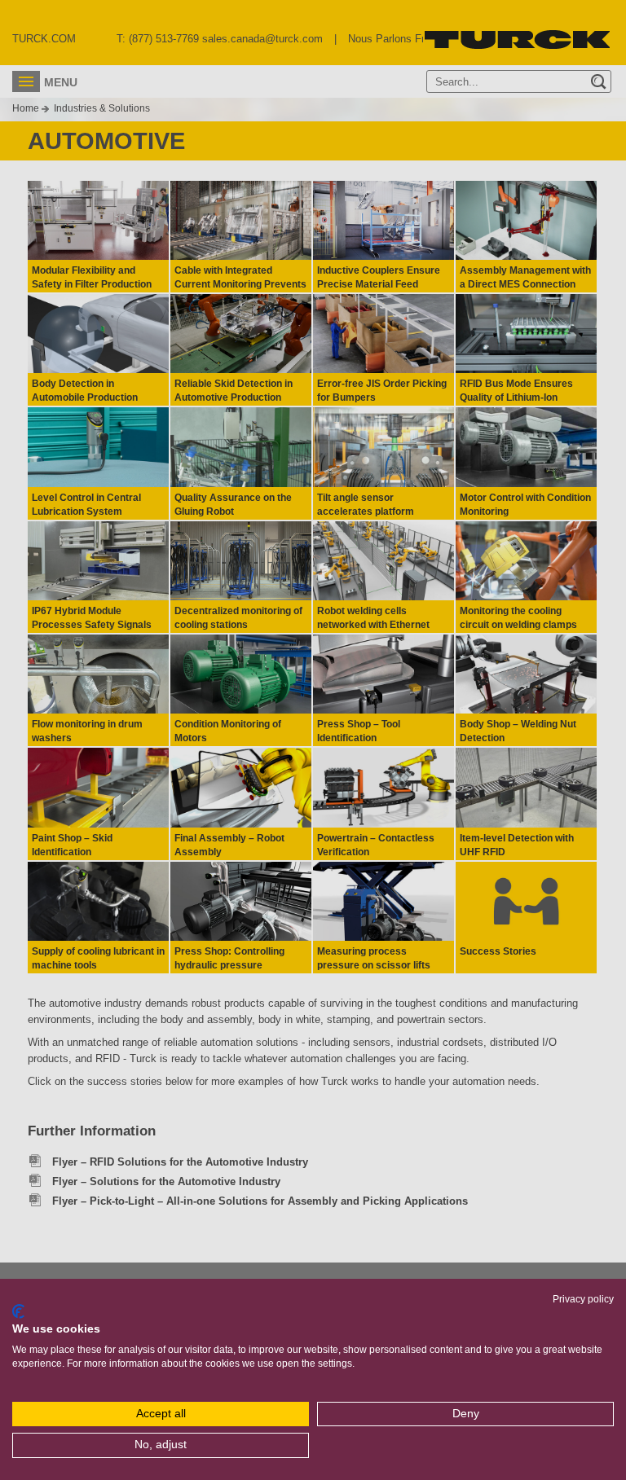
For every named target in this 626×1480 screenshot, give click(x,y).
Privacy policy (583, 1299)
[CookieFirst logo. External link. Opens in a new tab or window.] (18, 1311)
